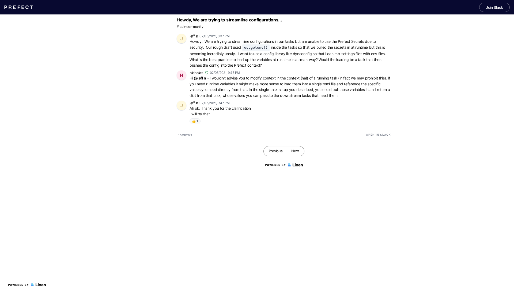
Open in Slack (378, 134)
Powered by (18, 284)
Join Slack (494, 7)
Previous (276, 151)
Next (295, 151)
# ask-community (190, 27)
